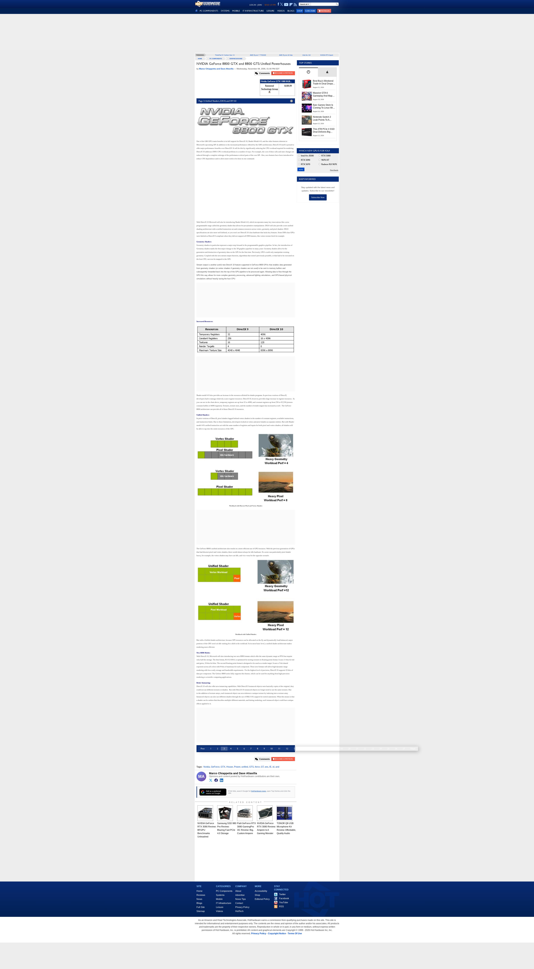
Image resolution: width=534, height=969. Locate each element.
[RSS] (295, 5)
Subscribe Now (317, 197)
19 (341, 748)
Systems (220, 895)
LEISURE (270, 10)
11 (279, 748)
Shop (299, 11)
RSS (281, 906)
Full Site (200, 907)
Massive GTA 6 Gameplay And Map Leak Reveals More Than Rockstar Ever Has (322, 94)
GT (262, 767)
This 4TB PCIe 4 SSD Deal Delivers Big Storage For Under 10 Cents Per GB (324, 130)
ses (266, 767)
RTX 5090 (305, 160)
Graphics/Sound (235, 58)
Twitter (282, 894)
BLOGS (290, 10)
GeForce (215, 767)
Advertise (240, 895)
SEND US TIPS (270, 5)
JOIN (260, 5)
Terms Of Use (295, 933)
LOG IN (252, 5)
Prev (203, 748)
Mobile (219, 899)
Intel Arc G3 (306, 55)
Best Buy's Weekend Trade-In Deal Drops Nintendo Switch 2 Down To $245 (323, 82)
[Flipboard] (291, 5)
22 (365, 748)
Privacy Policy (242, 907)
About (238, 891)
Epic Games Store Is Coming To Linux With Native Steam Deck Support (324, 106)
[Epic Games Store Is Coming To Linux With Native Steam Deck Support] (307, 108)
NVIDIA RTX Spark (326, 55)
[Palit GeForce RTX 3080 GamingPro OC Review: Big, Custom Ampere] (245, 813)
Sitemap (200, 911)
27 (404, 748)
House (229, 767)
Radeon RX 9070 (329, 164)
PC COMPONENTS (209, 10)
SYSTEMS (225, 10)
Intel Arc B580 (307, 155)
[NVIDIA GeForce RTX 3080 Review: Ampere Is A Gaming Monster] (264, 813)
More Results (334, 170)
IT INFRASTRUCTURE (253, 10)
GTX (223, 767)
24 (380, 748)
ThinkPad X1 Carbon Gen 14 (224, 55)
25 (388, 748)
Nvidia (206, 767)
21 (357, 748)
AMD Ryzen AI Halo (286, 55)
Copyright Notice (277, 933)
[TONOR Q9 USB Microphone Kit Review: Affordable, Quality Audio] (284, 813)
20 (349, 748)
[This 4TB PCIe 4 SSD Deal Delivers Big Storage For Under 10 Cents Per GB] (307, 132)
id (273, 767)
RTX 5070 (305, 164)
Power (237, 767)
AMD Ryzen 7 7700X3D (258, 55)
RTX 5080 (326, 155)
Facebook (284, 898)
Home (199, 891)
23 (373, 748)
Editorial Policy (262, 899)
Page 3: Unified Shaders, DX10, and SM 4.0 (217, 101)
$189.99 (288, 85)
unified (244, 767)
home (200, 58)
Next (413, 748)
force (257, 767)
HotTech (239, 911)
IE (270, 767)
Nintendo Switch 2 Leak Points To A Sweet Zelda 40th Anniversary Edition (322, 118)
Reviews (200, 895)
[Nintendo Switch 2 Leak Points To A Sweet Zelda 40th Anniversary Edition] (307, 120)
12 (287, 748)
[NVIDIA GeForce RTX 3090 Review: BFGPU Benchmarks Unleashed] (205, 813)
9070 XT (325, 160)
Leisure (219, 907)
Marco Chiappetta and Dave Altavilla (233, 773)
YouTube (283, 902)
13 (295, 748)
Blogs (199, 903)
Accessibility (261, 891)
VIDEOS (281, 10)
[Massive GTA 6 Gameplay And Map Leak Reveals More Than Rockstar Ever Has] (307, 96)
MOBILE (236, 10)
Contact (239, 903)
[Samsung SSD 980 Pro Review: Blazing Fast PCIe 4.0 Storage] (225, 813)
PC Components (216, 58)
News (199, 899)
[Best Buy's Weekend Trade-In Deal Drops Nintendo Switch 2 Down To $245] (307, 84)
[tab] (308, 72)
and (277, 767)
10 (271, 748)
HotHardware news (258, 791)
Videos (219, 911)
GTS (251, 767)
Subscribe (310, 11)
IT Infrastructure (223, 903)
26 (396, 748)
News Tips (240, 899)
